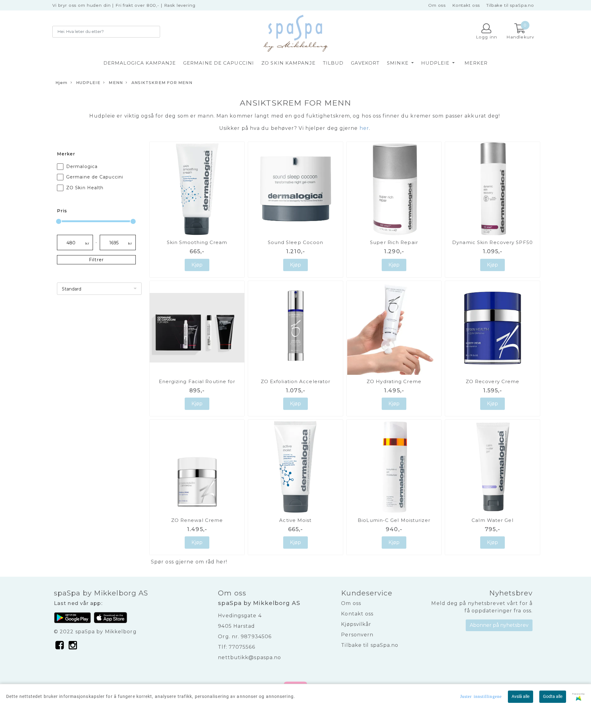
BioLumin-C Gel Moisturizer (394, 520)
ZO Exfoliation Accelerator (296, 381)
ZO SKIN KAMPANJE (288, 63)
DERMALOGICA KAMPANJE (139, 63)
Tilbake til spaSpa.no (510, 5)
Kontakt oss (466, 5)
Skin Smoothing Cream (197, 242)
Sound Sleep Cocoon (296, 242)
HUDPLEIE (436, 63)
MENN (115, 82)
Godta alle (552, 696)
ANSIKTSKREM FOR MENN (161, 82)
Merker (476, 63)
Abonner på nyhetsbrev (499, 625)
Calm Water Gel (492, 520)
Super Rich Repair (394, 242)
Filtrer (96, 259)
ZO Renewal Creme (197, 520)
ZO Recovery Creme (493, 381)
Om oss (437, 5)
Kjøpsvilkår (356, 624)
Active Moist (295, 520)
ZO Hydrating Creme (394, 381)
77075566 (242, 647)
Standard (71, 289)
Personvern (357, 635)
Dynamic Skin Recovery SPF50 (492, 242)
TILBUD (333, 63)
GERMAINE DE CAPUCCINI (218, 63)
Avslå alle (520, 696)
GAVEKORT (365, 63)
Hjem (61, 82)
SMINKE (398, 63)
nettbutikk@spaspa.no (249, 657)
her (221, 562)
